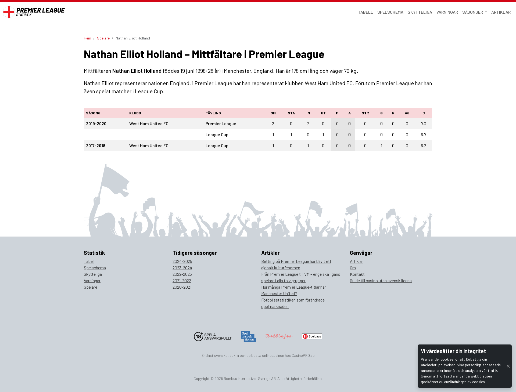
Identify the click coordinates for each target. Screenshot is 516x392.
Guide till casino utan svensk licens (381, 280)
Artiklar (501, 11)
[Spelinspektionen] (249, 335)
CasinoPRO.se (303, 355)
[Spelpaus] (312, 335)
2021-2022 (182, 280)
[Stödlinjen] (279, 335)
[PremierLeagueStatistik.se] (34, 12)
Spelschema (390, 11)
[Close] (508, 366)
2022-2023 (182, 274)
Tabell (365, 11)
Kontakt (357, 274)
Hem (87, 38)
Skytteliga (420, 11)
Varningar (447, 11)
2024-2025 (182, 261)
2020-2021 (182, 286)
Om (353, 267)
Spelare (103, 38)
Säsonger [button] (473, 11)
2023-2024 (182, 267)
